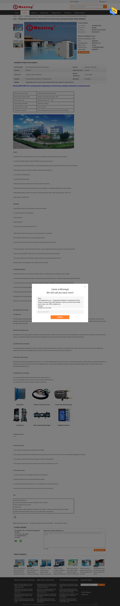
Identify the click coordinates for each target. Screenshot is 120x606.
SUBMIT (60, 317)
